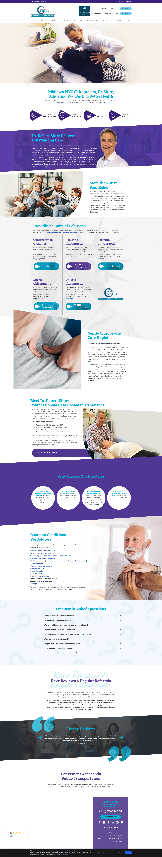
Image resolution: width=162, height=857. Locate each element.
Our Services (66, 20)
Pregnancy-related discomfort (43, 558)
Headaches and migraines (42, 553)
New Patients (107, 20)
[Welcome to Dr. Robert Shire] (43, 16)
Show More (69, 299)
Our (76, 115)
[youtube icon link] (121, 822)
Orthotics (46, 266)
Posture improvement (40, 576)
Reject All (102, 852)
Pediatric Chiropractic (79, 266)
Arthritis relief (36, 563)
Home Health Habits (92, 20)
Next (122, 737)
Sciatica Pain (36, 573)
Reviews (118, 20)
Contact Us (110, 817)
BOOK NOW (126, 8)
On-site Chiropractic (79, 306)
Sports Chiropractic (47, 306)
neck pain (51, 551)
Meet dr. (47, 453)
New (101, 115)
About (41, 20)
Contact (127, 20)
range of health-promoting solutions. (63, 232)
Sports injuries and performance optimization (50, 556)
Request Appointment (40, 1)
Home (34, 20)
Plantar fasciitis (37, 568)
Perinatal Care (113, 266)
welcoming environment (42, 164)
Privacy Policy (65, 854)
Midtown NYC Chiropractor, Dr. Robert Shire (74, 150)
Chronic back (36, 551)
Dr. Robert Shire (52, 20)
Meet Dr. (49, 115)
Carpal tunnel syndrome (41, 566)
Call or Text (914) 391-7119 (106, 13)
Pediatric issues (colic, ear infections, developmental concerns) (58, 561)
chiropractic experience (86, 157)
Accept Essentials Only (116, 852)
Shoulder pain (36, 571)
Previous (40, 737)
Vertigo (33, 584)
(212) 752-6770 (110, 8)
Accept (128, 852)
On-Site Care (78, 20)
